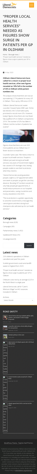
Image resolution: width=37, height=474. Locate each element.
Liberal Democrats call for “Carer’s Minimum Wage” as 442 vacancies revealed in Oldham (15, 289)
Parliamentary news (10, 230)
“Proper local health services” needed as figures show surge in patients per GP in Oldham (17, 273)
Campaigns (7, 226)
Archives (6, 297)
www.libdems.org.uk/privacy (23, 470)
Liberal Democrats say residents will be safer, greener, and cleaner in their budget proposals (21, 317)
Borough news (8, 222)
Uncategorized (8, 239)
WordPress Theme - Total (13, 443)
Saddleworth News (10, 235)
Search (29, 245)
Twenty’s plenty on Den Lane (16, 335)
